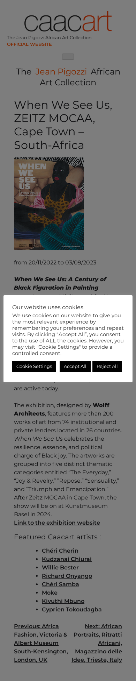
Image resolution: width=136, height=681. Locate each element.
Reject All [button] (107, 366)
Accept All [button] (75, 366)
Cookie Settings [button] (34, 366)
